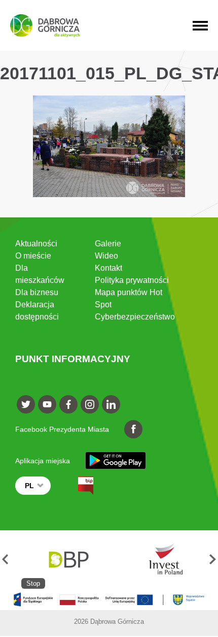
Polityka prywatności (132, 280)
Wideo (106, 255)
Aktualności (36, 243)
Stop (33, 583)
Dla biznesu (36, 292)
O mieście (33, 255)
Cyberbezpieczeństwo (135, 316)
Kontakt (108, 268)
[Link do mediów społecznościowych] (26, 404)
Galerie (108, 243)
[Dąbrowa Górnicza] (45, 25)
